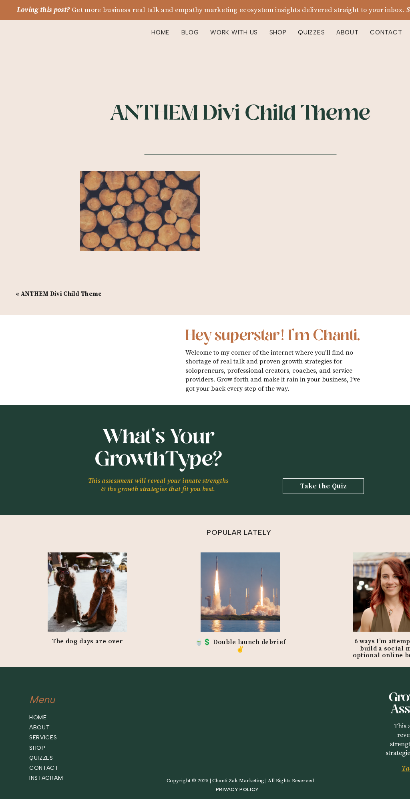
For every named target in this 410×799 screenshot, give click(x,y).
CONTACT (386, 32)
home (38, 717)
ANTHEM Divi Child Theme (61, 294)
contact (44, 768)
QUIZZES (311, 32)
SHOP (278, 32)
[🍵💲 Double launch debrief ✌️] (240, 592)
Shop (37, 748)
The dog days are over (87, 641)
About (39, 727)
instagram (46, 778)
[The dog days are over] (87, 592)
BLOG (190, 32)
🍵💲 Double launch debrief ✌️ (240, 645)
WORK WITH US (234, 32)
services (43, 737)
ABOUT (347, 32)
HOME (160, 32)
